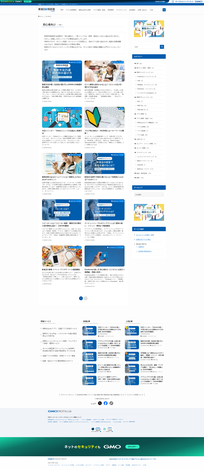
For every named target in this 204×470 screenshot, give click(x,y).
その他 (144, 465)
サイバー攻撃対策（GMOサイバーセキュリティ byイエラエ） (74, 421)
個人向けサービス (136, 465)
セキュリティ (88, 465)
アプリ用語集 (142, 131)
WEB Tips (142, 105)
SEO (140, 101)
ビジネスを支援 (79, 465)
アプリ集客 (142, 135)
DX (139, 63)
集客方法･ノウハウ (145, 169)
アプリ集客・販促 (144, 118)
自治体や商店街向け (145, 251)
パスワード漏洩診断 (86, 419)
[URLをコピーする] (111, 403)
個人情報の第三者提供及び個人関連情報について (109, 395)
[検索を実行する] (164, 9)
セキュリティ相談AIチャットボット (114, 419)
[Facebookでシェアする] (106, 404)
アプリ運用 (142, 114)
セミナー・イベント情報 (146, 143)
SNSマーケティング (145, 72)
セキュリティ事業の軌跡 (129, 421)
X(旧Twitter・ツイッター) (146, 89)
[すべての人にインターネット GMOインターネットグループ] (189, 1)
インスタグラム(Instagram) (146, 93)
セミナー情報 (143, 148)
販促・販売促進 (144, 173)
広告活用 (141, 165)
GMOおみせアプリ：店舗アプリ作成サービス (59, 328)
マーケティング (144, 152)
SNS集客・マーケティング (147, 85)
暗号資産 (128, 465)
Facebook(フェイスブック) (146, 76)
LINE (140, 81)
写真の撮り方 (142, 110)
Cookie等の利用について (84, 395)
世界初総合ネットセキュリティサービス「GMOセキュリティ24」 (63, 419)
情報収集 (114, 465)
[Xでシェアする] (100, 404)
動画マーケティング (144, 161)
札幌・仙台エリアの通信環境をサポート (57, 361)
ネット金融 (121, 465)
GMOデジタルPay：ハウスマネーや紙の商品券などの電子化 (59, 334)
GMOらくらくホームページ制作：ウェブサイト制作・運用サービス (59, 342)
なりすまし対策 (117, 421)
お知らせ (141, 139)
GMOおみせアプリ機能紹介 (147, 122)
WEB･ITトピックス (145, 97)
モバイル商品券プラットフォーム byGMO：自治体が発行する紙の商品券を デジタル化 (59, 349)
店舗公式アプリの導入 (143, 239)
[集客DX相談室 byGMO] (46, 9)
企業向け (141, 247)
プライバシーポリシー (67, 395)
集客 (140, 177)
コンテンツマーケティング (146, 157)
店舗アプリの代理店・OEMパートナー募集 (58, 355)
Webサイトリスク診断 (98, 419)
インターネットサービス (54, 465)
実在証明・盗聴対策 (52, 421)
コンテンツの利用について (135, 395)
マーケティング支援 (98, 465)
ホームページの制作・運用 (145, 235)
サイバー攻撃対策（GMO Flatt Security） (101, 421)
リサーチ (108, 465)
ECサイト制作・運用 (145, 68)
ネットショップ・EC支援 (68, 465)
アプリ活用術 (143, 127)
